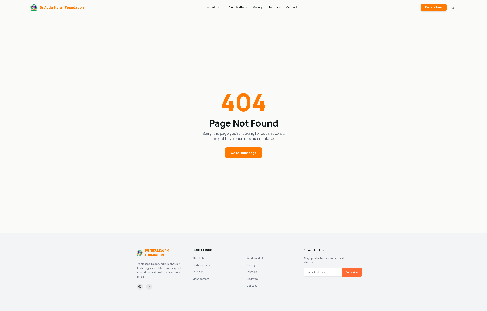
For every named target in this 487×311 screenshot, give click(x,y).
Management (201, 279)
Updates (252, 279)
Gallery (258, 7)
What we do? (255, 258)
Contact (291, 7)
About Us (214, 7)
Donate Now (433, 7)
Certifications (237, 7)
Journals (274, 7)
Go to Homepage (243, 153)
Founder (198, 272)
